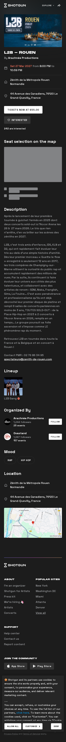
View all (41, 613)
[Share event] (59, 5)
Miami (39, 596)
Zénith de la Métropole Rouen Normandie (30, 485)
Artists (8, 607)
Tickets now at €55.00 (23, 109)
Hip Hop (26, 460)
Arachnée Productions (23, 58)
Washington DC (46, 591)
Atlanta (41, 602)
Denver (40, 607)
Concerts (10, 613)
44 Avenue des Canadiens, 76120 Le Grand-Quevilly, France (34, 499)
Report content (14, 644)
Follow (55, 421)
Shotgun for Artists (17, 591)
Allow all (13, 726)
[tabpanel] (33, 173)
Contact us (11, 639)
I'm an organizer (14, 585)
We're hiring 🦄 (14, 602)
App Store (18, 666)
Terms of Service (31, 733)
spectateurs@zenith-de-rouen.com (28, 359)
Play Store (44, 666)
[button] (55, 422)
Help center (12, 633)
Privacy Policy (11, 733)
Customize (31, 726)
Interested (19, 120)
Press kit (9, 596)
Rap (10, 460)
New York (42, 585)
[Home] (15, 5)
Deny (56, 726)
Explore (47, 5)
